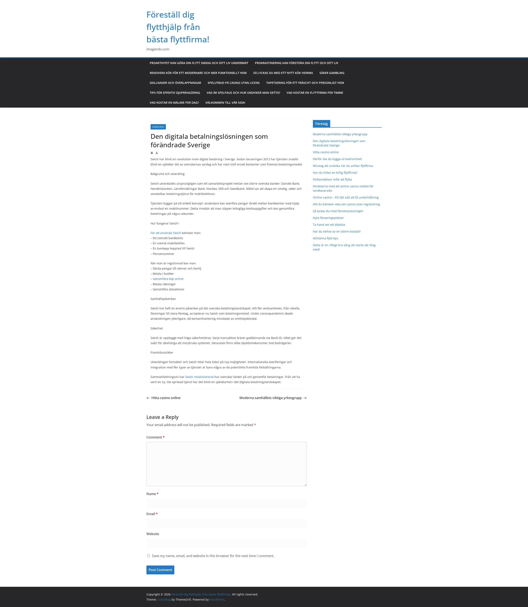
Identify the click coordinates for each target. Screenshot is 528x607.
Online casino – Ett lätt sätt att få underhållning (346, 197)
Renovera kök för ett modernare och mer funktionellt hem (198, 73)
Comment (155, 437)
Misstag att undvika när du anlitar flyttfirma (343, 166)
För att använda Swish (166, 233)
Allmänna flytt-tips (325, 238)
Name (152, 494)
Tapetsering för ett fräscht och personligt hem (305, 83)
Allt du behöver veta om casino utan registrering (346, 204)
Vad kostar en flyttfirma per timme (315, 93)
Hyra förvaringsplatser (328, 218)
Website (152, 534)
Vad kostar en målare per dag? (174, 103)
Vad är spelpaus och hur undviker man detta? (243, 93)
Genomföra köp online (168, 279)
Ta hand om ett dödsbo (329, 225)
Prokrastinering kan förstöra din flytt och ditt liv (296, 63)
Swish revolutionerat (199, 377)
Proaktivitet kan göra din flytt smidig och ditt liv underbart (199, 63)
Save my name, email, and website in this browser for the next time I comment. (213, 556)
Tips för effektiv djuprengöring (175, 93)
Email (152, 514)
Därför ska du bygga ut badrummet (337, 159)
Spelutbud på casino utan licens (234, 83)
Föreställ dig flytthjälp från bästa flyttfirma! (177, 27)
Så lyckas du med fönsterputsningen (338, 211)
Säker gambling (331, 73)
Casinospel (158, 126)
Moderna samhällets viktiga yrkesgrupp (270, 398)
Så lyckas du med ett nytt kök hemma (283, 73)
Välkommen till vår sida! (225, 103)
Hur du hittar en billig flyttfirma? (335, 173)
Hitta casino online (165, 398)
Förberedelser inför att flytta (333, 179)
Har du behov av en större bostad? (337, 231)
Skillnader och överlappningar (175, 83)
